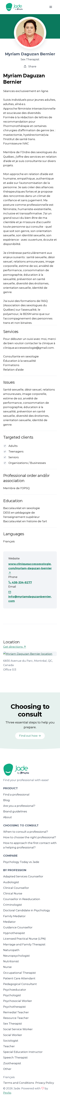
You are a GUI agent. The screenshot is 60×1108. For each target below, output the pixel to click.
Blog (6, 800)
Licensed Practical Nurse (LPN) (24, 938)
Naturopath (11, 950)
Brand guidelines (15, 811)
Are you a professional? (19, 805)
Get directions (13, 646)
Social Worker (12, 1035)
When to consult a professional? (25, 831)
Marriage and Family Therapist (24, 944)
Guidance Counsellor (17, 927)
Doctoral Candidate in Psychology (26, 910)
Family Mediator (14, 916)
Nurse (7, 967)
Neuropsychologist (16, 955)
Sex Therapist (12, 1023)
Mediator (9, 921)
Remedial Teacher (16, 1012)
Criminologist (12, 904)
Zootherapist (12, 1063)
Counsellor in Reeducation (21, 899)
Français (9, 1077)
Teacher (9, 1046)
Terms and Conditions (18, 1082)
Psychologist (12, 995)
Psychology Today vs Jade (21, 862)
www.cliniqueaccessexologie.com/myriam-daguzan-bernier (30, 566)
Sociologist (10, 1040)
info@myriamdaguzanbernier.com (30, 598)
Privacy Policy (44, 1082)
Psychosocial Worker (17, 1000)
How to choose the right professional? (29, 837)
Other (7, 1069)
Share (32, 66)
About (7, 817)
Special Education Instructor (23, 1051)
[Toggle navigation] (50, 7)
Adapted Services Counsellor (23, 876)
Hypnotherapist (14, 933)
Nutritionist (11, 961)
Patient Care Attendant (19, 978)
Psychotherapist (14, 1006)
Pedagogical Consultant (20, 984)
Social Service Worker (18, 1029)
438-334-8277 (21, 582)
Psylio (7, 1092)
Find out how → (30, 735)
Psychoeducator (14, 989)
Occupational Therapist (19, 972)
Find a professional (16, 794)
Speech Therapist (15, 1057)
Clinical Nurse (12, 893)
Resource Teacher (16, 1018)
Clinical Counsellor (16, 887)
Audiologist (11, 882)
